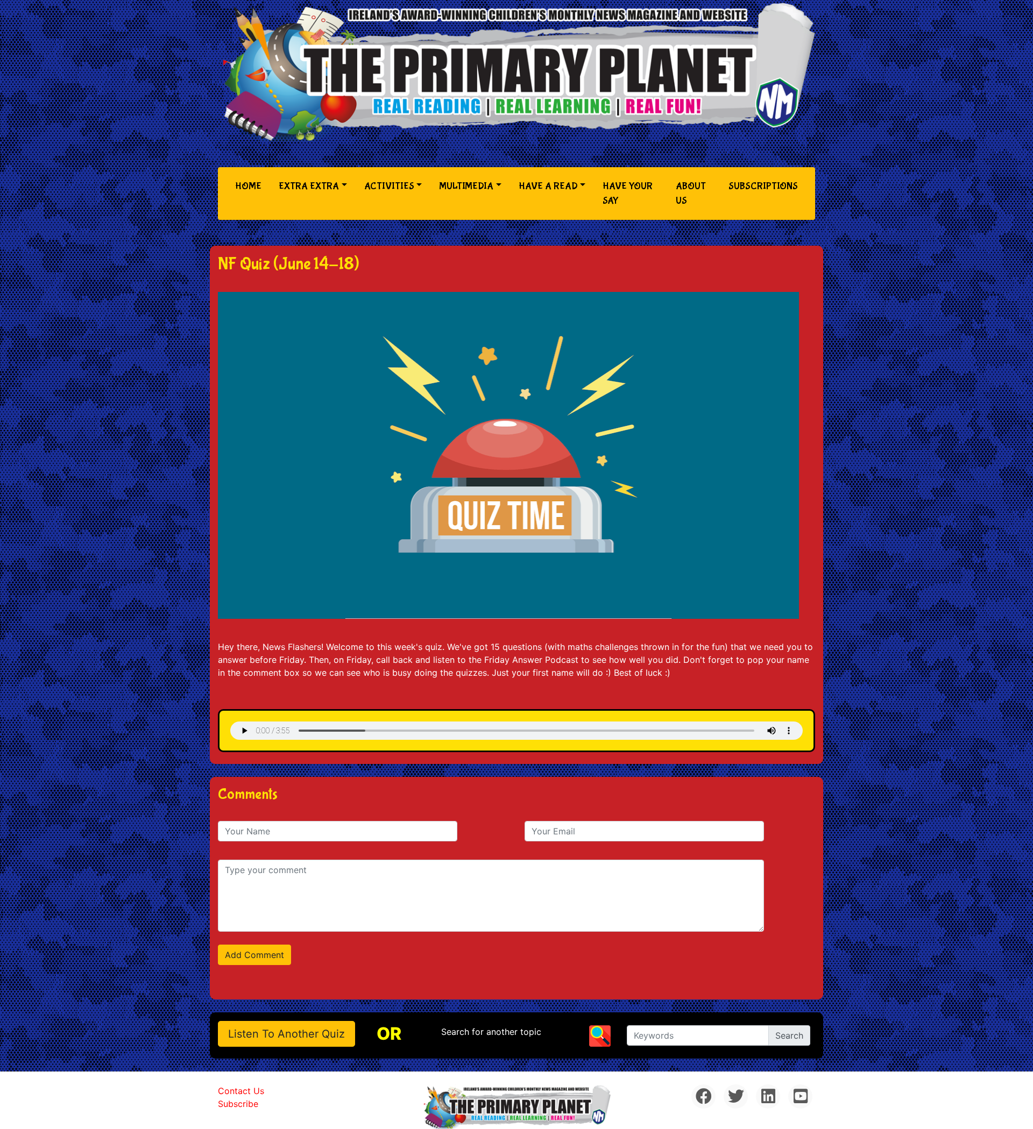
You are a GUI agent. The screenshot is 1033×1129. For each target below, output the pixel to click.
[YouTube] (800, 1096)
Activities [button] (389, 186)
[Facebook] (703, 1096)
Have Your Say (628, 193)
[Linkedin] (768, 1096)
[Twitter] (736, 1096)
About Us (691, 193)
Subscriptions (763, 186)
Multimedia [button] (466, 186)
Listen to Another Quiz (286, 1033)
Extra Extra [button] (309, 186)
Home (250, 186)
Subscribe (238, 1103)
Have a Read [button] (548, 186)
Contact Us (241, 1090)
